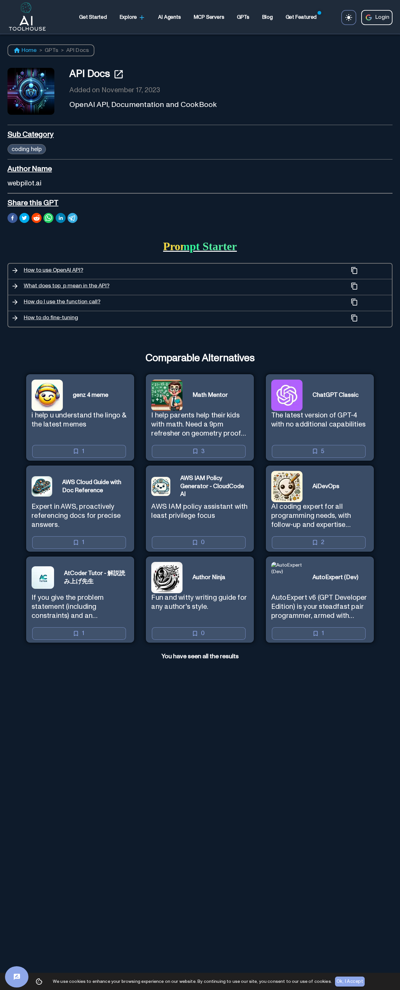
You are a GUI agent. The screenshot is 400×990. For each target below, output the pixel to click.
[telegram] (73, 219)
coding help (27, 149)
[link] (93, 17)
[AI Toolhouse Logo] (25, 18)
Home (29, 50)
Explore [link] (128, 17)
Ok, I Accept (350, 981)
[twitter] (24, 219)
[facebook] (13, 219)
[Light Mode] (348, 17)
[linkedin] (61, 219)
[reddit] (37, 219)
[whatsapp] (48, 219)
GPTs (51, 50)
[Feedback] (16, 976)
